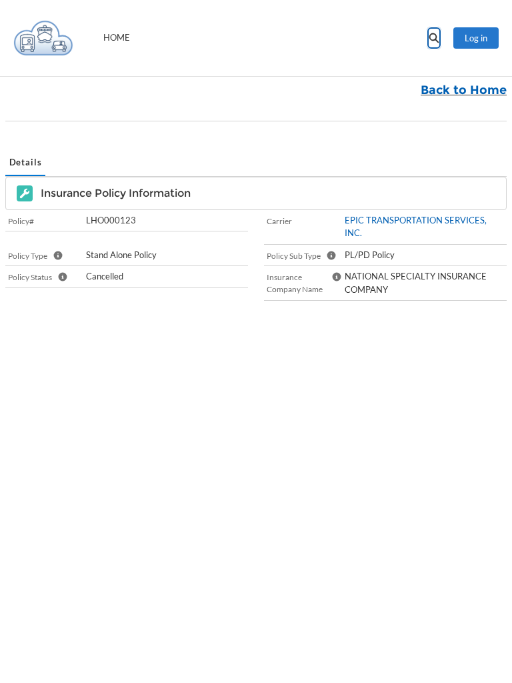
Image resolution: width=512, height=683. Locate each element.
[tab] (25, 163)
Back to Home (464, 90)
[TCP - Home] (43, 38)
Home (116, 37)
